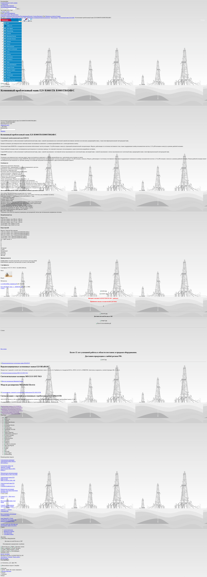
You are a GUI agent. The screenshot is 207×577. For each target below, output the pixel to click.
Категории (5, 20)
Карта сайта (16, 557)
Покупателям (16, 16)
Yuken (8, 77)
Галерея (3, 2)
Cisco (8, 51)
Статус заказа (13, 2)
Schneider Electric (11, 38)
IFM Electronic (10, 46)
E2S (25, 17)
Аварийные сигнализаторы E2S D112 (11, 409)
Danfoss (9, 54)
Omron (8, 44)
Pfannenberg (10, 31)
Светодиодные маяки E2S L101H (10, 412)
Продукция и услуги (17, 17)
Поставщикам (24, 16)
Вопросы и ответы (51, 16)
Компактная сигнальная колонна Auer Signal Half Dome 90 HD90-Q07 (9, 490)
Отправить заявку (6, 14)
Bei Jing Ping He (11, 80)
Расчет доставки (5, 554)
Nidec (8, 62)
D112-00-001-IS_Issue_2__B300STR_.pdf (12, 286)
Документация (8, 532)
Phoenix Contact (11, 70)
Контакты (40, 16)
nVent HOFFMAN (11, 64)
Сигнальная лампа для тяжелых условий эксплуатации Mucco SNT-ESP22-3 (8, 468)
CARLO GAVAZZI (12, 49)
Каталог (30, 16)
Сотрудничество (8, 530)
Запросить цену (5, 125)
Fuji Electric (10, 57)
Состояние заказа (8, 534)
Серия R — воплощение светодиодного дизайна (7, 506)
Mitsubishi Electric (11, 36)
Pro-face (9, 72)
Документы (4, 557)
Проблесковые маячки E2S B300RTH (11, 406)
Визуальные (54, 17)
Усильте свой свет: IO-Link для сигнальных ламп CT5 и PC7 (9, 524)
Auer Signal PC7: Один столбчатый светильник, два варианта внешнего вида (8, 520)
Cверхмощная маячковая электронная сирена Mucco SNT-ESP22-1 (8, 461)
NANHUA (9, 59)
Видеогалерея (4, 558)
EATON (9, 33)
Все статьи (4, 349)
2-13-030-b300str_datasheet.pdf (9, 284)
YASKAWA (10, 75)
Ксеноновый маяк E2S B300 (66, 17)
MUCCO (9, 26)
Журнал (7, 2)
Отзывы (58, 16)
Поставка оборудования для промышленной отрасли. (9, 6)
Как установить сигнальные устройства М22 (8, 514)
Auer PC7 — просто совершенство (6, 510)
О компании (8, 16)
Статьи (35, 16)
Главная (3, 16)
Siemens (9, 41)
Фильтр (203, 20)
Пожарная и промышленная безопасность (38, 17)
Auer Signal (10, 28)
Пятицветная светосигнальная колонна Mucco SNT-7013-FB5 (9, 473)
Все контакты (14, 14)
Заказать (3, 131)
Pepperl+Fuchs (10, 67)
